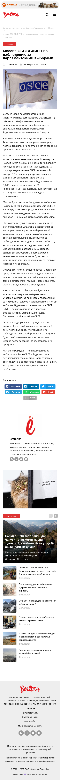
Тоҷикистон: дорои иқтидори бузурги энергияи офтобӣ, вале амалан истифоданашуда (37, 636)
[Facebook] (12, 459)
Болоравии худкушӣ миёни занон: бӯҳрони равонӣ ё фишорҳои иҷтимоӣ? (35, 587)
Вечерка (15, 439)
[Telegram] (26, 459)
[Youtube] (21, 459)
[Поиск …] (47, 14)
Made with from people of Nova (30, 774)
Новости (51, 28)
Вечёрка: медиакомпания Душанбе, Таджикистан (24, 28)
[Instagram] (16, 459)
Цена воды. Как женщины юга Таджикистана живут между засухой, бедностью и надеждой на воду (37, 570)
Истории (11, 516)
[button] (54, 14)
